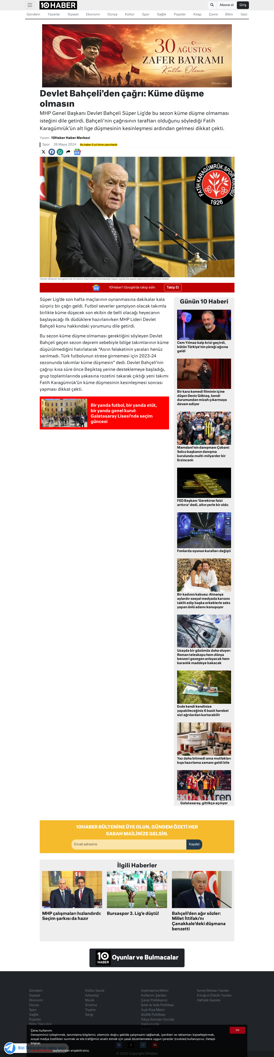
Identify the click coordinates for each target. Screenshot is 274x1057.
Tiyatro (90, 1010)
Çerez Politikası (42, 1050)
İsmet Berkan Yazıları (213, 990)
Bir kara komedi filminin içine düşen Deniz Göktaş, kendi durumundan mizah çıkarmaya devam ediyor (202, 398)
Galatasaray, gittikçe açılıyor (204, 803)
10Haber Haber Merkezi (70, 138)
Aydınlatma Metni (154, 990)
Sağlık (161, 14)
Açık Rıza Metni (153, 1010)
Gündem (33, 14)
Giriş (242, 5)
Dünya (112, 14)
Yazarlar (54, 14)
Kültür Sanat (94, 990)
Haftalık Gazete (208, 1000)
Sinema (91, 1005)
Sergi (89, 1015)
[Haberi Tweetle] (43, 152)
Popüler (180, 14)
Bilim (229, 14)
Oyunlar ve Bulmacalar (144, 958)
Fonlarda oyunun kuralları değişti (204, 551)
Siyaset (73, 14)
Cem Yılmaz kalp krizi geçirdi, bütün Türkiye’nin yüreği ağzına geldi (202, 347)
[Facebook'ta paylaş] (51, 152)
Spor (145, 14)
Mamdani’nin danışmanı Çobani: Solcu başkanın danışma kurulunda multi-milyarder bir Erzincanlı (203, 454)
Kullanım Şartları (153, 995)
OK (237, 1030)
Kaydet (194, 844)
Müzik (89, 1000)
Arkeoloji (92, 995)
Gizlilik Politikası (153, 1015)
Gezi (244, 14)
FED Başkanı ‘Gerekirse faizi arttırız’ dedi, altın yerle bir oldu (202, 503)
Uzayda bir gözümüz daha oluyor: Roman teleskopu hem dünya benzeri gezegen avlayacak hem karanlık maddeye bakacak (204, 657)
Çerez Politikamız (154, 1000)
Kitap (197, 14)
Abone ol (226, 5)
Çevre (213, 14)
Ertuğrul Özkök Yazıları (214, 995)
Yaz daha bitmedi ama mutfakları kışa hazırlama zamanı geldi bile (204, 761)
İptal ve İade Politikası (157, 1005)
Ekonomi (93, 14)
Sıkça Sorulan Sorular (157, 1019)
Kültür (129, 14)
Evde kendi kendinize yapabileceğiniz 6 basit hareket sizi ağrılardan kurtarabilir (203, 711)
